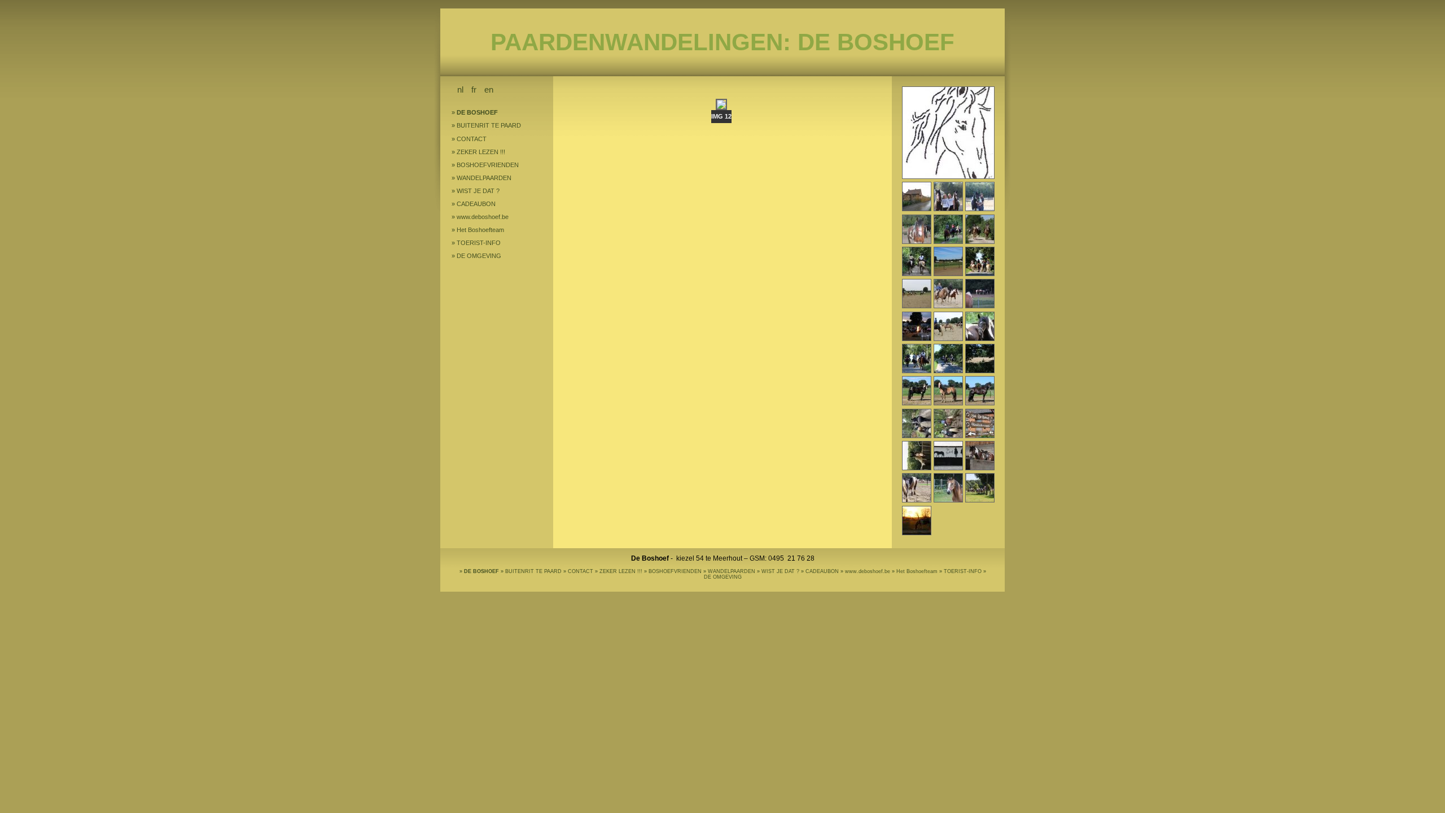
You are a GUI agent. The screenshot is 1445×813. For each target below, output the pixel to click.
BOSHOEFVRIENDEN (488, 164)
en (488, 89)
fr (473, 89)
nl (460, 89)
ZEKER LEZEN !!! (481, 151)
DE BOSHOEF (477, 112)
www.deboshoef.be (483, 216)
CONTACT (472, 139)
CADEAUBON (476, 203)
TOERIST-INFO (479, 242)
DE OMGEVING (479, 255)
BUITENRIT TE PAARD (489, 125)
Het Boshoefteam (480, 229)
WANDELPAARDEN (484, 177)
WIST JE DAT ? (478, 190)
